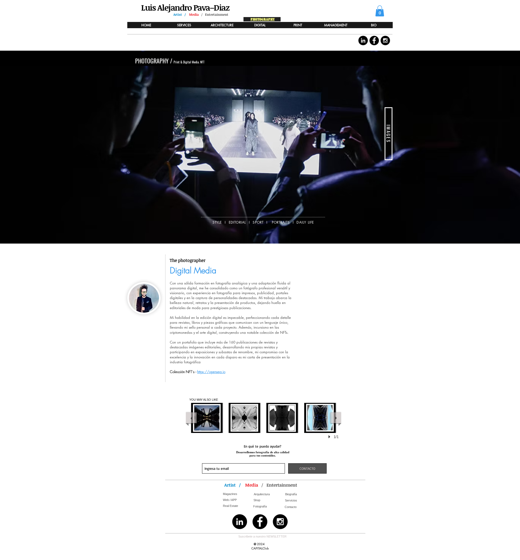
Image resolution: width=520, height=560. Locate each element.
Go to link (198, 427)
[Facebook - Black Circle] (374, 40)
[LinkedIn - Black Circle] (363, 40)
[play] (330, 436)
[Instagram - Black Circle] (385, 40)
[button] (379, 11)
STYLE (217, 222)
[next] (335, 417)
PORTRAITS (281, 222)
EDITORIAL (237, 222)
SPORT (258, 222)
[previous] (191, 417)
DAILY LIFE (305, 222)
